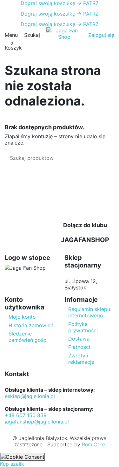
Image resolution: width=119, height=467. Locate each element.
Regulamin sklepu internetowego (89, 312)
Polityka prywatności (83, 327)
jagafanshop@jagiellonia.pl (37, 421)
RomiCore (93, 444)
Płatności (79, 347)
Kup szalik (12, 464)
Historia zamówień (31, 325)
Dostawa (78, 338)
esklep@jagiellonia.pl (30, 396)
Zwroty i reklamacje (81, 358)
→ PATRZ (87, 3)
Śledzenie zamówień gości (28, 336)
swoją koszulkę (48, 3)
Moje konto (22, 317)
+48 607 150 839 (26, 415)
